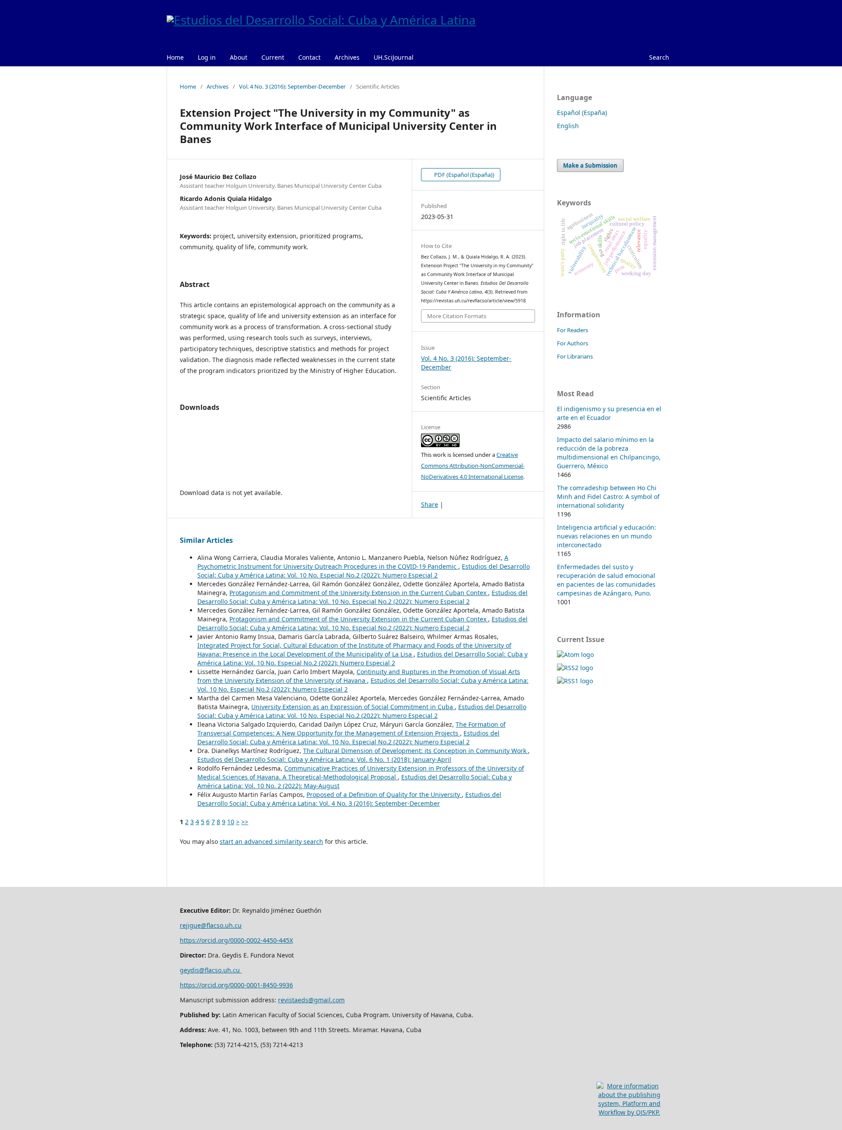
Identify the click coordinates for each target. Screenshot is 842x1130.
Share (429, 504)
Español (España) (582, 112)
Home (175, 57)
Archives (347, 57)
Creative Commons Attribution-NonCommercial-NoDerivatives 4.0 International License (472, 466)
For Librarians (575, 356)
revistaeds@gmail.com (311, 1000)
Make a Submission (590, 165)
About (238, 57)
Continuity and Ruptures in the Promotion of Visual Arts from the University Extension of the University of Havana (358, 676)
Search (659, 57)
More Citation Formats (456, 316)
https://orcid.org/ (205, 985)
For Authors (572, 343)
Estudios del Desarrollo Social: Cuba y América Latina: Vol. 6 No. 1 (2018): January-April (324, 759)
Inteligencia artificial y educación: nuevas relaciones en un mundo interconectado (606, 536)
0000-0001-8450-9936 (261, 985)
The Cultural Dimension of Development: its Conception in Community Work (415, 750)
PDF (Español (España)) (463, 175)
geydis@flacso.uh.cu (211, 970)
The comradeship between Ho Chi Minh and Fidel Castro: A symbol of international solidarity (608, 496)
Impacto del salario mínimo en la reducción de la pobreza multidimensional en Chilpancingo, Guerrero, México (608, 452)
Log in (207, 57)
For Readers (572, 330)
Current (272, 57)
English (568, 126)
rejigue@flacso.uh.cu (211, 925)
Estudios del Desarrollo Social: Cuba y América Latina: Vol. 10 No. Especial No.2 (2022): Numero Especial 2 (363, 570)
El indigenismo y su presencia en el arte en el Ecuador (609, 413)
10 (230, 822)
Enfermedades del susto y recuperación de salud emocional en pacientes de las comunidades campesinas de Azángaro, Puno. (606, 580)
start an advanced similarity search (271, 841)
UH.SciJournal (394, 57)
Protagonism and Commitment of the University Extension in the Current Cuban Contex (358, 592)
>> (244, 822)
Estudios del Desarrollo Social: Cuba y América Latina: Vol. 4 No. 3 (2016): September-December (349, 798)
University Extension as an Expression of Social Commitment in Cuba (353, 707)
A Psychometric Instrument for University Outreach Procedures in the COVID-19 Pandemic (352, 561)
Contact (309, 57)
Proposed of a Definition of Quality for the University (384, 794)
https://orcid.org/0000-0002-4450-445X (236, 940)
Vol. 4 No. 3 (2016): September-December (292, 86)
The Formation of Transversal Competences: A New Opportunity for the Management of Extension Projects (351, 728)
